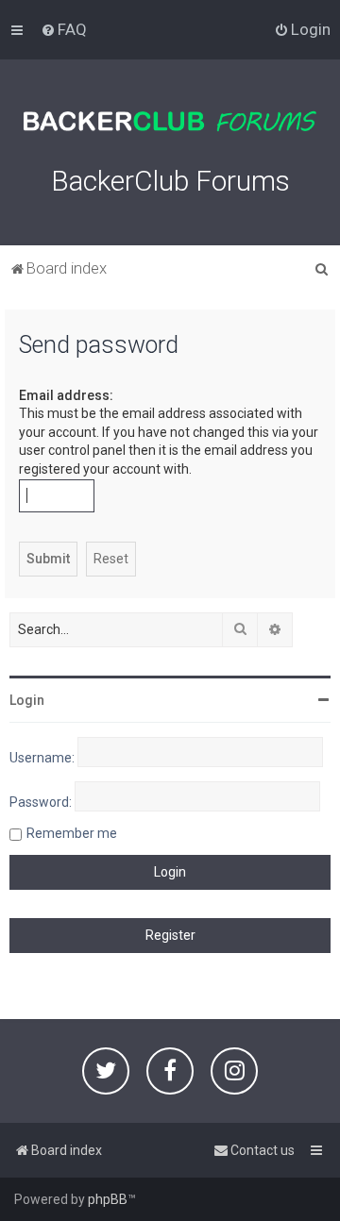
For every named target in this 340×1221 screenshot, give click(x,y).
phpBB (108, 1199)
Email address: (66, 395)
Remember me (71, 833)
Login (26, 700)
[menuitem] (64, 29)
